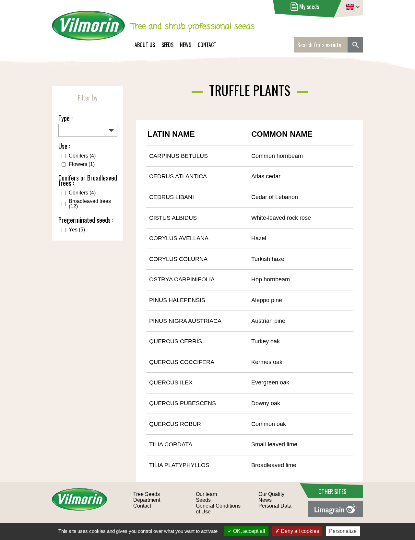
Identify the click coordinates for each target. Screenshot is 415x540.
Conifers (82, 155)
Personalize (343, 531)
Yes (77, 229)
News (185, 45)
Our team (206, 494)
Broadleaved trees (90, 204)
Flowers (82, 164)
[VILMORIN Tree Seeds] (88, 30)
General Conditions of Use (218, 508)
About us (145, 45)
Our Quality (271, 494)
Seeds (167, 45)
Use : (64, 146)
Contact (207, 45)
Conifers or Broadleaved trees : (87, 180)
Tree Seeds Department (146, 497)
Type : (65, 118)
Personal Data (274, 506)
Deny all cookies (299, 531)
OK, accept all (248, 531)
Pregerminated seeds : (85, 220)
